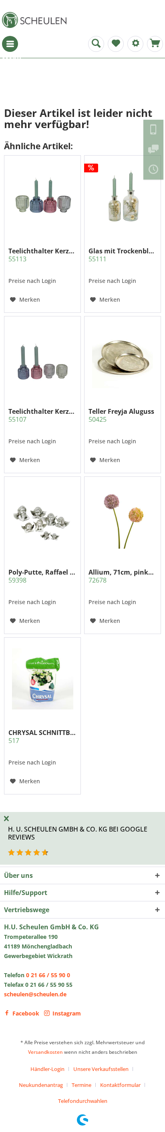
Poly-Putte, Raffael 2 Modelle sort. (42, 576)
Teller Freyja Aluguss (121, 415)
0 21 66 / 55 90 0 (48, 975)
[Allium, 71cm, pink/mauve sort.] (123, 518)
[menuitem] (10, 44)
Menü (10, 44)
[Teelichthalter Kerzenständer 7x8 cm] (42, 357)
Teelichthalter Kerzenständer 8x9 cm (42, 255)
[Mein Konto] (135, 44)
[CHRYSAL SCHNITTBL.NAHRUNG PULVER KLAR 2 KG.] (42, 679)
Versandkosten (45, 1052)
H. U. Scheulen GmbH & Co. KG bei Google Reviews (77, 833)
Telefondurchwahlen (82, 1100)
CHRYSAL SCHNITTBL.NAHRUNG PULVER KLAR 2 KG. (42, 737)
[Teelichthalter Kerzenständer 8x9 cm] (42, 197)
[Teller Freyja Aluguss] (123, 357)
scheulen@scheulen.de (35, 994)
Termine (81, 1085)
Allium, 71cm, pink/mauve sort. (123, 576)
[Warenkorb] (155, 44)
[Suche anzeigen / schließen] (96, 44)
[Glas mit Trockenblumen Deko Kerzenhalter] (123, 197)
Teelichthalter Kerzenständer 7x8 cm (42, 415)
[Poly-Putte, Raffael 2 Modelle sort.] (42, 518)
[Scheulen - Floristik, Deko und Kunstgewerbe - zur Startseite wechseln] (36, 20)
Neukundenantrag (41, 1085)
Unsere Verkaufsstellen (101, 1069)
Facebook (25, 1013)
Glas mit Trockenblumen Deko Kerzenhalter (123, 255)
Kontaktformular (120, 1085)
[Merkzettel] (116, 44)
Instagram (66, 1013)
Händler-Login (47, 1069)
